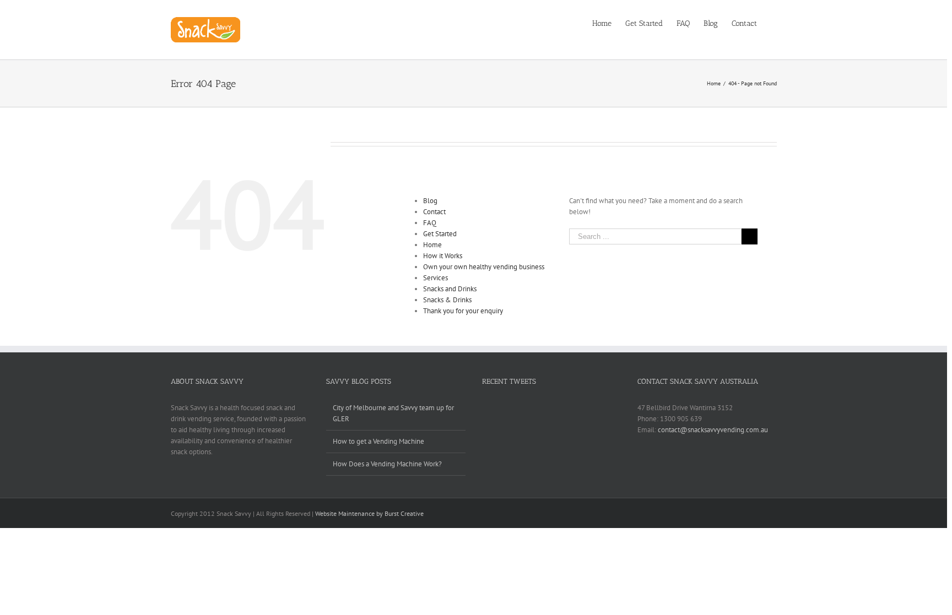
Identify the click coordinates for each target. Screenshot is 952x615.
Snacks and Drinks (450, 288)
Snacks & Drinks (447, 299)
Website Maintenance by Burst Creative (369, 513)
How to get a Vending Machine (378, 441)
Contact (434, 211)
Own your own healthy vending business (483, 266)
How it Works (442, 255)
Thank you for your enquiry (463, 310)
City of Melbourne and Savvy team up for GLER (393, 413)
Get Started (440, 233)
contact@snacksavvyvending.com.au (713, 429)
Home (432, 244)
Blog (430, 200)
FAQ (429, 222)
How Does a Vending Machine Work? (387, 464)
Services (435, 277)
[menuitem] (608, 23)
